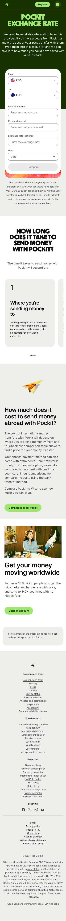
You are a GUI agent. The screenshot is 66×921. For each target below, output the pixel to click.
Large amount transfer (33, 734)
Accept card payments (33, 752)
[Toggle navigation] (57, 4)
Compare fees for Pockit (22, 507)
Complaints (33, 833)
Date (10, 150)
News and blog (33, 765)
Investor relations (33, 697)
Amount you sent (16, 106)
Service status (33, 693)
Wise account (33, 727)
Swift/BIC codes (33, 779)
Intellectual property (33, 843)
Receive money (33, 738)
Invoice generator (33, 793)
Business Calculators (33, 796)
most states (33, 869)
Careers (33, 690)
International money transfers (33, 724)
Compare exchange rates (33, 789)
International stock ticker (33, 775)
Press (33, 686)
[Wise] (7, 4)
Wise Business (33, 745)
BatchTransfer (33, 748)
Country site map (33, 836)
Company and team (33, 680)
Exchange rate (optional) (20, 135)
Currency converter (33, 772)
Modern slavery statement (33, 840)
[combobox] (33, 80)
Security (33, 683)
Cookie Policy (33, 829)
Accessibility (33, 707)
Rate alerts (32, 786)
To (9, 89)
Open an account (18, 610)
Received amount (17, 121)
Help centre (33, 704)
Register (42, 4)
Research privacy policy (33, 768)
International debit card (33, 731)
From (10, 74)
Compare (33, 167)
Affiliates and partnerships (33, 700)
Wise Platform (33, 741)
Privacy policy (33, 826)
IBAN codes (33, 782)
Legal (33, 822)
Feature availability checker (33, 711)
